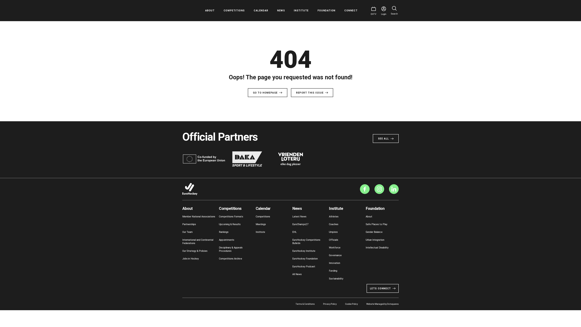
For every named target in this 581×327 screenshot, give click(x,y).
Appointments (226, 239)
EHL (294, 232)
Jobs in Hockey (190, 258)
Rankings (223, 232)
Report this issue (309, 92)
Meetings (261, 224)
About (210, 10)
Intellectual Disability (377, 247)
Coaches (333, 224)
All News (297, 274)
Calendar (261, 10)
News (281, 10)
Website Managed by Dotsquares (382, 304)
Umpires (333, 232)
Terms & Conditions (305, 304)
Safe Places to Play (376, 224)
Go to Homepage (265, 92)
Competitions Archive (230, 258)
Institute (301, 10)
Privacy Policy (329, 304)
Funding (333, 270)
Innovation (334, 263)
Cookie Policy (351, 304)
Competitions (234, 10)
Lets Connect (380, 288)
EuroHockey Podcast (303, 266)
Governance (335, 255)
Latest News (299, 216)
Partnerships (189, 224)
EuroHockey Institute (303, 250)
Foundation (326, 10)
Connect (351, 10)
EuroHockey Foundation (305, 258)
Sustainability (336, 278)
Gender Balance (374, 232)
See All (383, 138)
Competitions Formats (231, 216)
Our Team (187, 232)
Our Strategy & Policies (194, 250)
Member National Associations (198, 216)
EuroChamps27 (300, 224)
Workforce (334, 247)
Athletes (333, 216)
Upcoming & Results (230, 224)
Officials (333, 239)
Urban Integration (375, 239)
